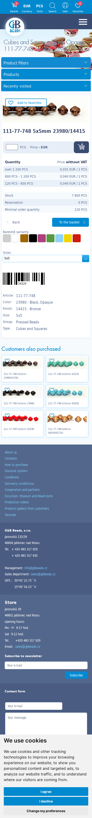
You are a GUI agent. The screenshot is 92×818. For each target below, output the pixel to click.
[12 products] (16, 238)
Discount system (16, 470)
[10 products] (33, 238)
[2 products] (24, 238)
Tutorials (10, 514)
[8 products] (7, 238)
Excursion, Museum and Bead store (29, 495)
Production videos (17, 502)
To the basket (69, 222)
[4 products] (77, 238)
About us (11, 452)
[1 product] (50, 238)
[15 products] (59, 238)
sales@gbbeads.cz (43, 574)
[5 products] (42, 238)
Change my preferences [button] (46, 811)
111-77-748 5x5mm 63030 (63, 403)
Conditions (12, 477)
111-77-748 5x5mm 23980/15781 (15, 376)
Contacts (11, 458)
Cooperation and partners (22, 489)
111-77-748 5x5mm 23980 (19, 403)
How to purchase (16, 464)
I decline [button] (46, 801)
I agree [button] (46, 792)
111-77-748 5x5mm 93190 (19, 429)
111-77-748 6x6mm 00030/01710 (59, 431)
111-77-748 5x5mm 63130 (63, 374)
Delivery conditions (19, 483)
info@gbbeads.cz (35, 567)
